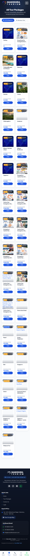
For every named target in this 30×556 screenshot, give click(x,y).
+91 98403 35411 (9, 526)
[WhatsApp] (20, 486)
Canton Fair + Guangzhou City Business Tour (7, 285)
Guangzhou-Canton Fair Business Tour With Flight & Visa (21, 258)
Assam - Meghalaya (20, 338)
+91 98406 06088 (9, 529)
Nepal (4, 337)
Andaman (19, 121)
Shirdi (4, 391)
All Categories (9, 20)
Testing (5, 40)
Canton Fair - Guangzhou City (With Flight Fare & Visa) (8, 204)
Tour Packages (7, 499)
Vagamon (5, 175)
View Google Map (9, 517)
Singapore (20, 364)
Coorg (18, 94)
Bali (4, 364)
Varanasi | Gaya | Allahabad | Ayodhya (21, 393)
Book (8, 48)
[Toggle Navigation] (26, 3)
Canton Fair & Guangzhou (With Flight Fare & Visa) (21, 204)
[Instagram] (13, 486)
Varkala (5, 94)
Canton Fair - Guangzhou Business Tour (20, 285)
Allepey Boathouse (20, 149)
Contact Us (6, 501)
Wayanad (19, 67)
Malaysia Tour (6, 445)
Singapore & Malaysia (6, 419)
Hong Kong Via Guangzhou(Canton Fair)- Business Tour (22, 42)
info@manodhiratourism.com (12, 532)
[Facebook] (9, 486)
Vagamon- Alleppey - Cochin (21, 419)
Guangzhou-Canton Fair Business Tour (6, 231)
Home (4, 496)
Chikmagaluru (6, 121)
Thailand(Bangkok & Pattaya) (7, 68)
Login (4, 504)
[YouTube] (16, 486)
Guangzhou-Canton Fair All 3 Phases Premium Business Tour (7, 258)
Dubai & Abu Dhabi (21, 310)
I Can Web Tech (18, 543)
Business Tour (21, 20)
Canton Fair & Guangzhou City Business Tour (21, 231)
